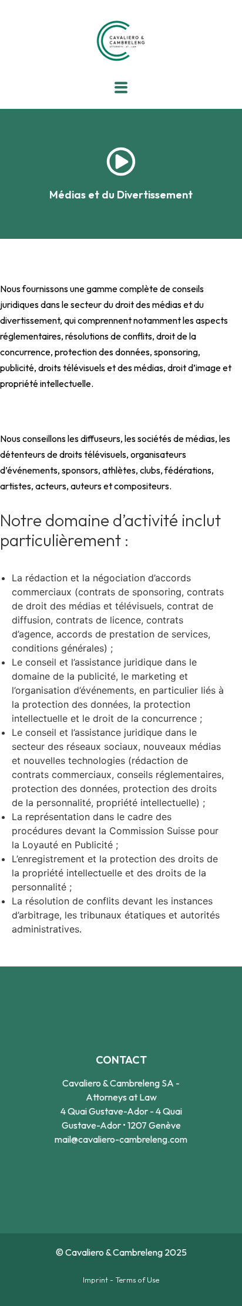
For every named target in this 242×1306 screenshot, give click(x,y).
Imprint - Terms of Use (121, 1279)
